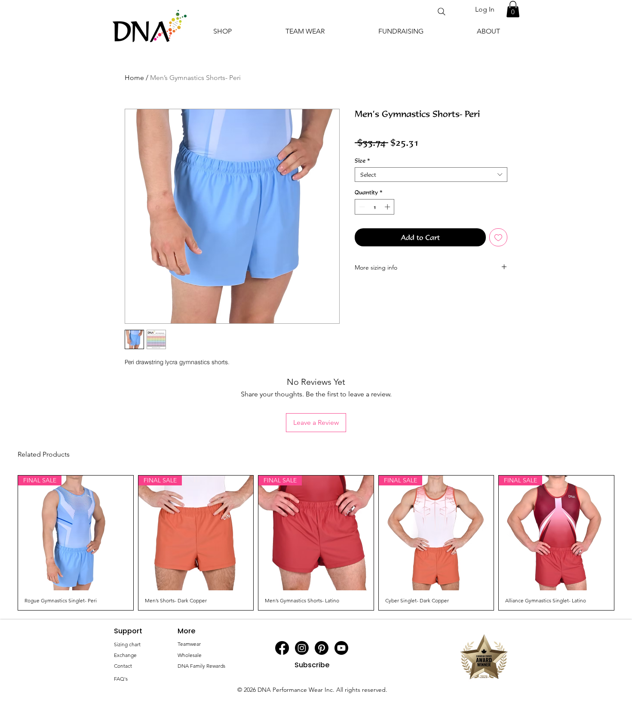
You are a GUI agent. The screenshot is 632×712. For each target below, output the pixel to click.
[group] (316, 543)
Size (362, 160)
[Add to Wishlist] (498, 237)
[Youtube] (341, 648)
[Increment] (388, 206)
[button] (513, 9)
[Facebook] (282, 648)
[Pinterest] (321, 648)
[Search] (442, 12)
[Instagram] (302, 648)
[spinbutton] (374, 206)
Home (134, 78)
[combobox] (431, 174)
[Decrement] (361, 206)
